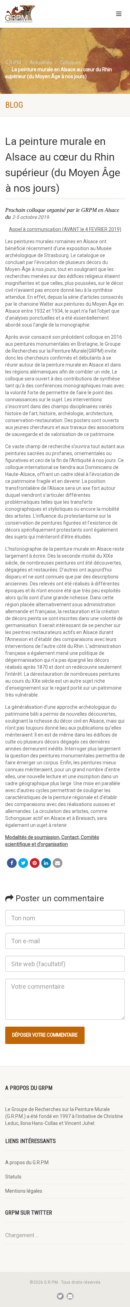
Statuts (13, 1176)
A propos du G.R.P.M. (27, 1162)
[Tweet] (23, 863)
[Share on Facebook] (12, 863)
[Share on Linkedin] (46, 863)
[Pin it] (35, 863)
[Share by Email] (57, 863)
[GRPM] (43, 14)
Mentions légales (23, 1191)
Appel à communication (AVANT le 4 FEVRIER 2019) (65, 229)
